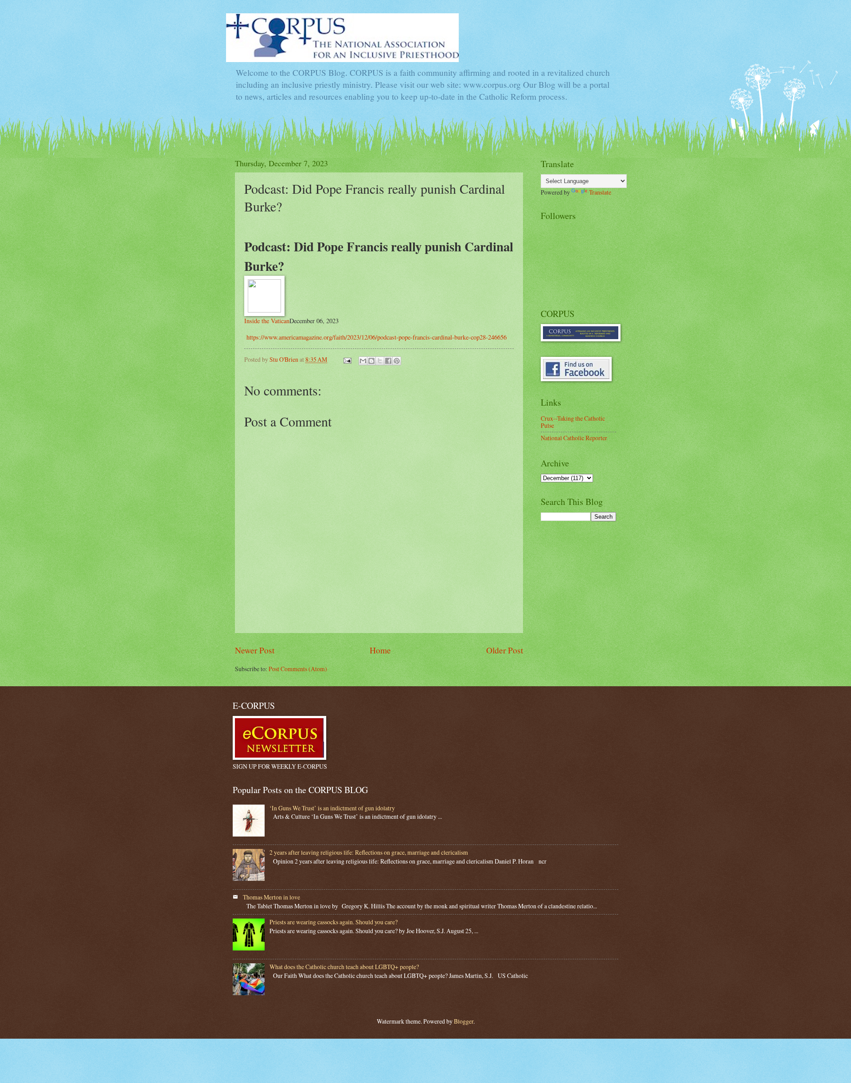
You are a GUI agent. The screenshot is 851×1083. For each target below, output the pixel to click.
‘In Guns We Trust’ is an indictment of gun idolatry (332, 808)
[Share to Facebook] (388, 360)
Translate (600, 192)
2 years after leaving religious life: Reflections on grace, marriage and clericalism (368, 852)
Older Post (504, 650)
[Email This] (363, 360)
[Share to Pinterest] (396, 360)
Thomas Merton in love (271, 897)
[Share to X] (379, 360)
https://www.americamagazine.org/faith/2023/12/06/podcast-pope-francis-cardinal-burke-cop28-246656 (375, 337)
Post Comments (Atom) (298, 669)
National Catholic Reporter (574, 438)
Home (380, 650)
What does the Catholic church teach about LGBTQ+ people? (344, 966)
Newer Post (254, 650)
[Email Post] (347, 359)
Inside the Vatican (266, 321)
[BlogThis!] (371, 360)
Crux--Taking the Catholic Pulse (573, 422)
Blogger (463, 1021)
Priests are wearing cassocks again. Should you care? (333, 922)
